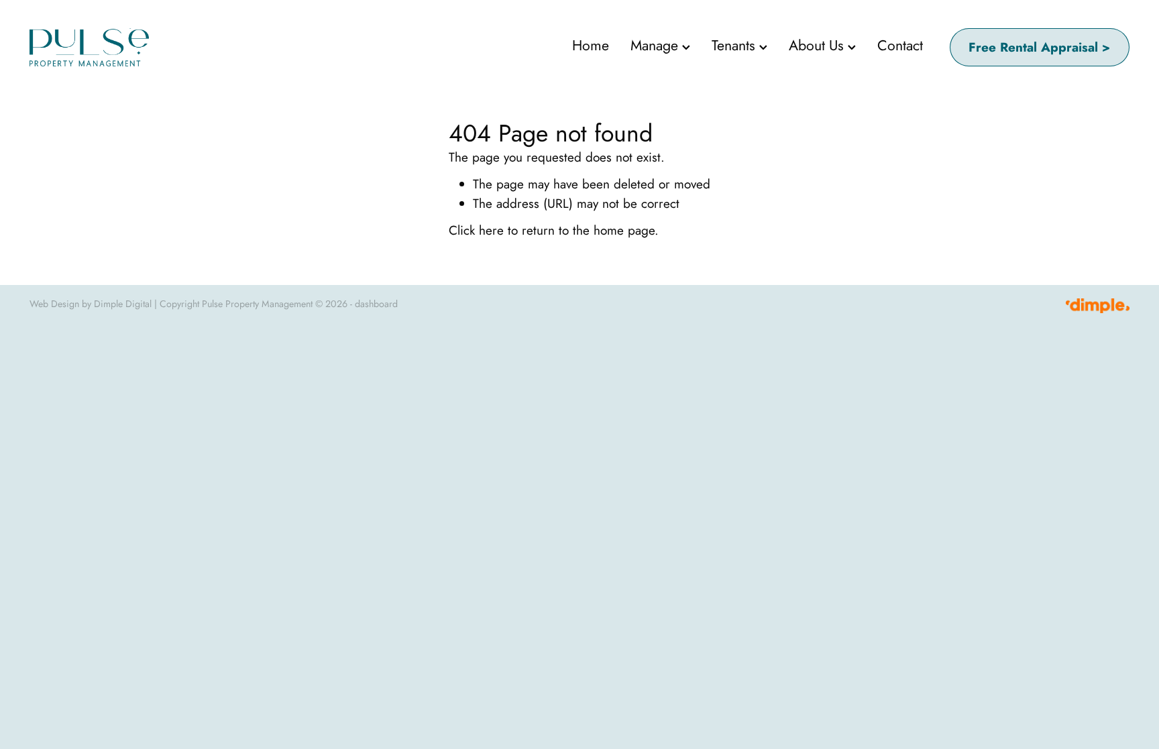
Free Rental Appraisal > (1039, 47)
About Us (818, 45)
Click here (476, 230)
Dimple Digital (123, 303)
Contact (900, 45)
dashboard (376, 303)
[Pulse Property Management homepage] (140, 47)
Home (590, 45)
